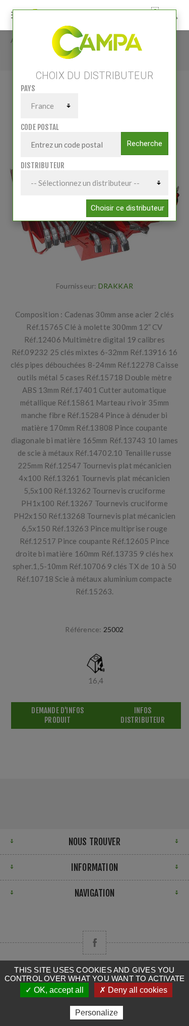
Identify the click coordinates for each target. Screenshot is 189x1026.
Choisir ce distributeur (127, 208)
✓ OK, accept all (54, 990)
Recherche (144, 143)
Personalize (96, 1012)
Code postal (40, 127)
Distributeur (43, 165)
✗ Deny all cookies (133, 990)
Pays (28, 88)
